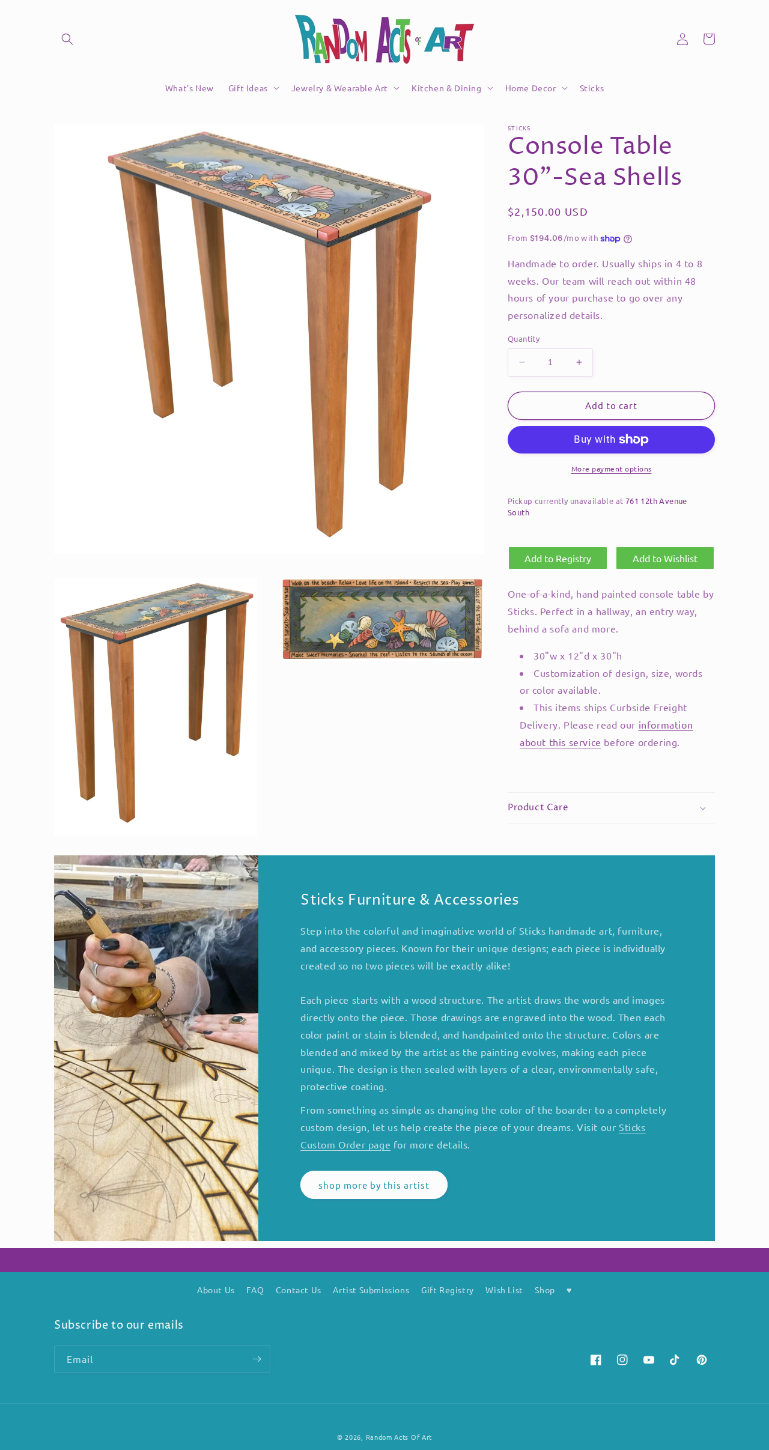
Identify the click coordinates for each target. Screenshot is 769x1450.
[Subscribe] (256, 1359)
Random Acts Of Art (399, 1437)
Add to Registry (557, 558)
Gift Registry (447, 1289)
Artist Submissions (371, 1289)
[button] (67, 39)
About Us (216, 1289)
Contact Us (298, 1289)
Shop (545, 1289)
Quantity (524, 338)
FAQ (255, 1289)
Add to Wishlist (665, 558)
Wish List (504, 1289)
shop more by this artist (374, 1185)
